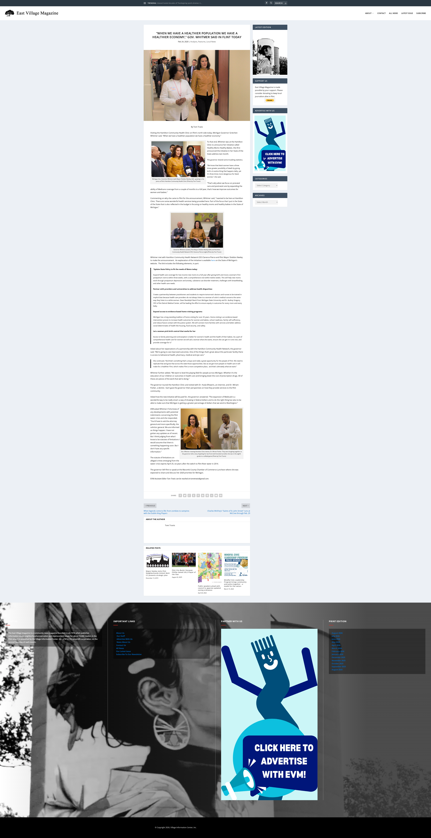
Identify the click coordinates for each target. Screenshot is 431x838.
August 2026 (337, 633)
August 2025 (337, 669)
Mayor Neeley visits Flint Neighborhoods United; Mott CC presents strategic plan (158, 573)
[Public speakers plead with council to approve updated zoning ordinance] (210, 568)
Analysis (193, 41)
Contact (381, 13)
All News (393, 13)
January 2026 (337, 654)
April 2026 (336, 645)
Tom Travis (170, 525)
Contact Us (121, 645)
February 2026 (338, 651)
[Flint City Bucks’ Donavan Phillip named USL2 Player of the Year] (184, 560)
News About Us (123, 642)
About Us (120, 633)
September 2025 (339, 666)
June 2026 (336, 639)
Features (202, 41)
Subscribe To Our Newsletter (129, 654)
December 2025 (338, 657)
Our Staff (120, 636)
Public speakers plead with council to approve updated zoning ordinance (209, 588)
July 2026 (336, 636)
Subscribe (421, 13)
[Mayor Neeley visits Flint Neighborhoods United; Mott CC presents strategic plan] (158, 560)
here (213, 260)
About (368, 13)
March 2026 (337, 648)
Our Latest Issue (123, 651)
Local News (211, 41)
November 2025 (338, 660)
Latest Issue (407, 13)
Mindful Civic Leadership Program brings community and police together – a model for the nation (235, 583)
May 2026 (336, 642)
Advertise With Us (124, 639)
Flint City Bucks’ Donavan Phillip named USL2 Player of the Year (184, 572)
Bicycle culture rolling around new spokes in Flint (175, 3)
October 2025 (337, 663)
